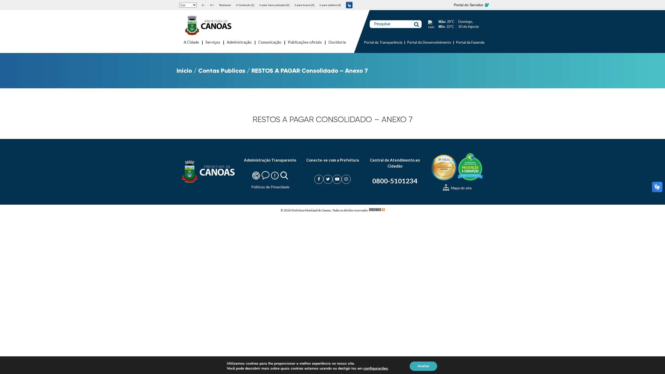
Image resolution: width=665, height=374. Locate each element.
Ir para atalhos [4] (330, 5)
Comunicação (269, 42)
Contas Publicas (221, 70)
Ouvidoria (337, 42)
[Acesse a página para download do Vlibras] (349, 5)
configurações (375, 368)
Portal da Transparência (383, 42)
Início (184, 70)
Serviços (212, 42)
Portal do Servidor (469, 5)
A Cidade (191, 42)
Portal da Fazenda (470, 42)
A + (212, 5)
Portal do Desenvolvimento (429, 42)
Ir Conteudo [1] (245, 5)
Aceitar (423, 365)
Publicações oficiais (305, 42)
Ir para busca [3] (304, 5)
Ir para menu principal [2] (274, 5)
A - (203, 5)
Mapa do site (461, 188)
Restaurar (225, 5)
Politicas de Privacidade (270, 187)
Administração (239, 42)
